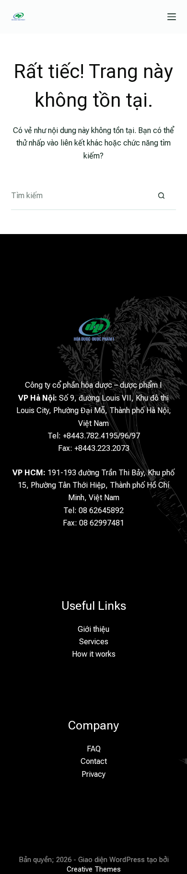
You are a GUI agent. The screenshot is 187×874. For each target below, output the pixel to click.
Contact (94, 761)
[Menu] (171, 16)
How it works (94, 654)
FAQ (94, 748)
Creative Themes (94, 869)
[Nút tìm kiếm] (161, 195)
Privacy (93, 774)
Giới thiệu (93, 629)
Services (93, 641)
